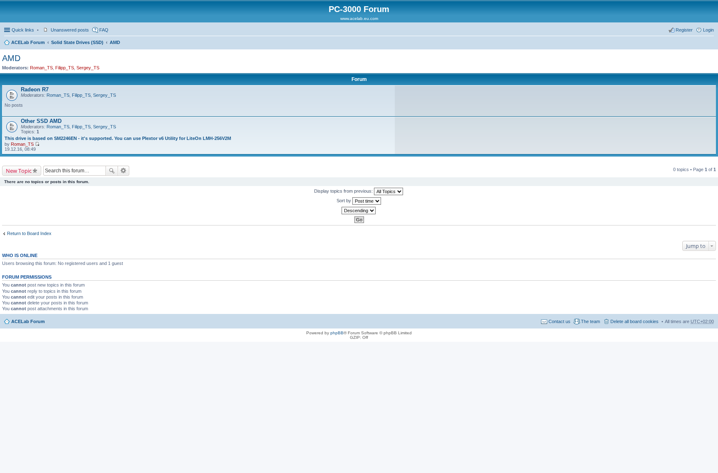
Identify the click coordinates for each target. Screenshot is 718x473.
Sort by (344, 200)
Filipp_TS (64, 67)
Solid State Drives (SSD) (77, 42)
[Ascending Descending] (359, 210)
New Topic (19, 170)
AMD (115, 42)
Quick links (23, 29)
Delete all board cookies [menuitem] (634, 321)
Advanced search (123, 171)
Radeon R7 (35, 89)
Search (112, 171)
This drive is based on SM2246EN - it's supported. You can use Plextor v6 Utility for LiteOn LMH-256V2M (118, 138)
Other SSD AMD (41, 121)
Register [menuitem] (684, 29)
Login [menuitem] (708, 29)
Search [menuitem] (710, 43)
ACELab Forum (28, 42)
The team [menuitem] (590, 321)
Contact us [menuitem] (559, 321)
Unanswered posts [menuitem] (70, 29)
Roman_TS (41, 67)
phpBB (337, 333)
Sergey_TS (87, 67)
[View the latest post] (37, 144)
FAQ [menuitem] (103, 29)
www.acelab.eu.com (359, 18)
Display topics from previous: (344, 191)
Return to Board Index (29, 233)
